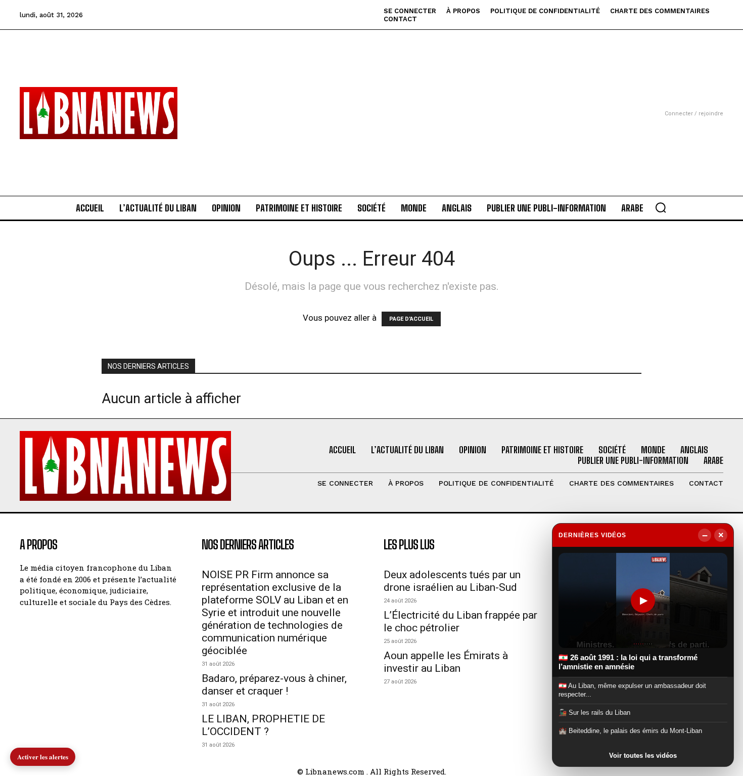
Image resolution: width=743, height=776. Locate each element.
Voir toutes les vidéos (643, 755)
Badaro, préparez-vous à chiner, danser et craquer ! (274, 684)
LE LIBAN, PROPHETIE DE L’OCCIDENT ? (263, 725)
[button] (660, 207)
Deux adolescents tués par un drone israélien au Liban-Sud (452, 581)
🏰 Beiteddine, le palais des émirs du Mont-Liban (630, 731)
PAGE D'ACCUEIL (411, 319)
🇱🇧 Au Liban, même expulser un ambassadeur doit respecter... (632, 690)
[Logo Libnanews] (98, 113)
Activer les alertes (42, 756)
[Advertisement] (371, 100)
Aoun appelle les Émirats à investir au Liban (446, 662)
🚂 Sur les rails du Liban (594, 712)
